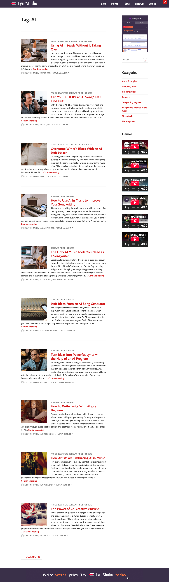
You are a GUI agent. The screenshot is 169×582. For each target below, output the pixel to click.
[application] (135, 147)
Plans (127, 3)
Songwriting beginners (80, 41)
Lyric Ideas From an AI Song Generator (78, 304)
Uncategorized (128, 121)
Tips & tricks (127, 116)
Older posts (33, 556)
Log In (152, 3)
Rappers (126, 97)
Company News (129, 86)
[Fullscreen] (145, 152)
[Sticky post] (34, 50)
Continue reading (40, 69)
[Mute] (142, 152)
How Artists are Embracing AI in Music (78, 458)
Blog (103, 3)
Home (114, 3)
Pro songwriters (59, 41)
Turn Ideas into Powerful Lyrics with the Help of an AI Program (76, 357)
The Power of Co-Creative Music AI (75, 509)
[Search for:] (135, 59)
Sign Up (139, 3)
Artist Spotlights (129, 81)
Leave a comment (61, 73)
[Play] (125, 152)
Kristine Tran (31, 73)
